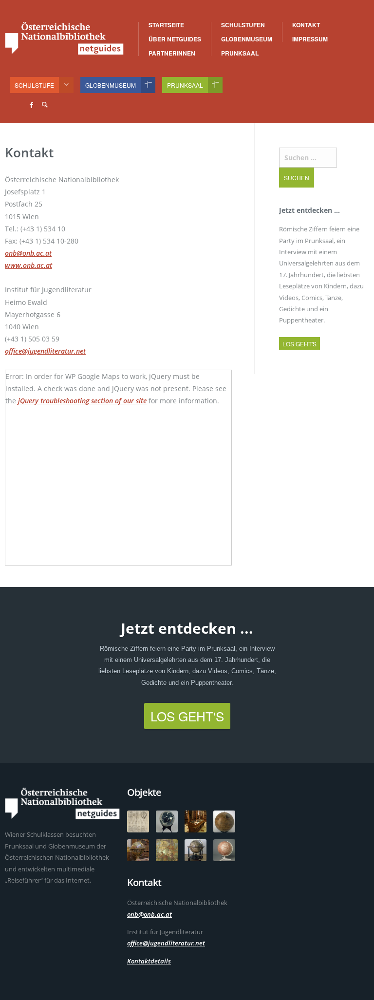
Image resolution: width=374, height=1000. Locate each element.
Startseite (166, 25)
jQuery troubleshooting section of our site (82, 400)
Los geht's (299, 344)
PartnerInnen (172, 53)
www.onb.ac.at (28, 265)
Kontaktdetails (149, 961)
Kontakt (306, 25)
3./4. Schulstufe (265, 25)
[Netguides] (64, 38)
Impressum (310, 39)
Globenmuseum (246, 39)
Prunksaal (240, 53)
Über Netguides (175, 39)
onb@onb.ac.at (28, 253)
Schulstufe (34, 85)
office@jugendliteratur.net (45, 351)
